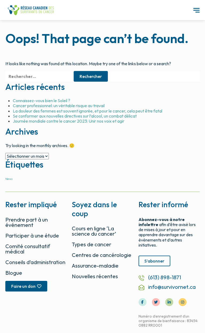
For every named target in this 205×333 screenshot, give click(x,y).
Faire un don (23, 286)
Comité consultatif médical (27, 249)
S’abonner (154, 261)
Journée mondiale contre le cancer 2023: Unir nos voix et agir (68, 121)
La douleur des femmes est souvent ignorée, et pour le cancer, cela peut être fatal (87, 111)
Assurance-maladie (95, 265)
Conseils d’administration (35, 262)
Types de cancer (91, 244)
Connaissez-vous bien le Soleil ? (41, 100)
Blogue (13, 272)
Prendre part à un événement (26, 222)
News (9, 179)
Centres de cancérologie (101, 255)
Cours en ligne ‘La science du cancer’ (94, 231)
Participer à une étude (32, 235)
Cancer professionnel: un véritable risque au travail (59, 105)
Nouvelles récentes (95, 276)
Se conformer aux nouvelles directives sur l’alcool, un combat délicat (75, 116)
